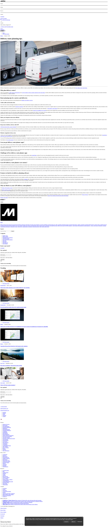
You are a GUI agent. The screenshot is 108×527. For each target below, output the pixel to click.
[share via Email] (4, 31)
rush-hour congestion (19, 106)
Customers (2, 16)
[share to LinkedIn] (2, 31)
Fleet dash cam (5, 242)
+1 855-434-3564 (3, 406)
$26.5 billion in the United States (81, 87)
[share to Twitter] (1, 31)
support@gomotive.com (4, 410)
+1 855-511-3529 (3, 26)
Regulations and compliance (8, 237)
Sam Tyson (2, 363)
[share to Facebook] (3, 31)
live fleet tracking (10, 139)
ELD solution (5, 243)
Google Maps (34, 155)
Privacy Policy (3, 510)
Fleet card (4, 240)
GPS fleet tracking (6, 33)
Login (1, 18)
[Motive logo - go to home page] (2, 1)
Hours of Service (85, 194)
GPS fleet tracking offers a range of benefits (8, 126)
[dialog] (54, 521)
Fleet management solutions (8, 239)
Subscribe (2, 259)
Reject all (73, 521)
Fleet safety (5, 241)
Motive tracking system (6, 189)
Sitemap (1, 517)
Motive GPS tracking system (7, 187)
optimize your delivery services (27, 100)
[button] (5, 19)
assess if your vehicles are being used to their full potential (58, 195)
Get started (5, 18)
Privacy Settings (3, 512)
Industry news (5, 235)
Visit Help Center (10, 26)
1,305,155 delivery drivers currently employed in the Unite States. (33, 92)
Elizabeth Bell (2, 285)
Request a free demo (4, 197)
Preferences (80, 521)
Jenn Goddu (2, 382)
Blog (3, 32)
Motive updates (5, 236)
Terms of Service (3, 508)
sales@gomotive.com (4, 408)
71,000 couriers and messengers (14, 92)
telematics (26, 179)
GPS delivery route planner (52, 108)
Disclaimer (2, 515)
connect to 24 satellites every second (39, 110)
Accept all (66, 521)
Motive (1, 35)
